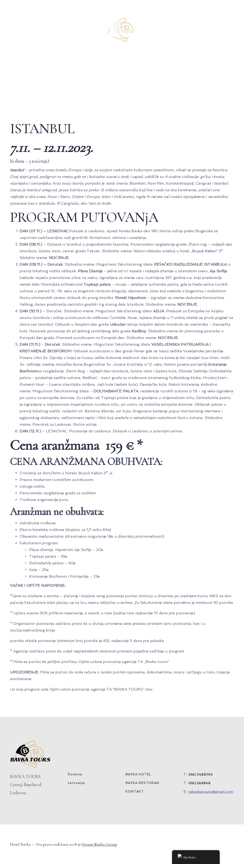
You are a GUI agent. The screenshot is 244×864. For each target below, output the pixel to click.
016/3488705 (200, 774)
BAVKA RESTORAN (142, 783)
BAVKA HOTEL (138, 774)
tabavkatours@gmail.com (210, 791)
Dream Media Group (99, 844)
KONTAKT (135, 791)
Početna (75, 774)
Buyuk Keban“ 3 (206, 251)
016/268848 (199, 783)
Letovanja (76, 783)
